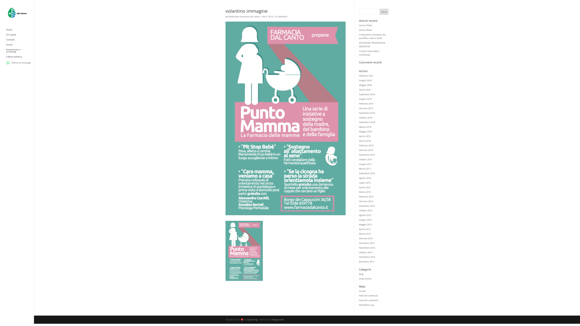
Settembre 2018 (367, 122)
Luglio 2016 (365, 182)
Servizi (9, 45)
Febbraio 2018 (366, 145)
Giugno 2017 (365, 164)
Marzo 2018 (365, 140)
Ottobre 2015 (365, 210)
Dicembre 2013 (366, 261)
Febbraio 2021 (366, 75)
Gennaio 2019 (366, 108)
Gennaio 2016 (366, 201)
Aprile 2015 (365, 229)
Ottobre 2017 (365, 159)
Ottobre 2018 (365, 117)
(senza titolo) (365, 25)
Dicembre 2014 (366, 243)
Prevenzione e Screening (13, 51)
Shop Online (365, 278)
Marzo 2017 (365, 168)
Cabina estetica (14, 57)
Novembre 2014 (367, 247)
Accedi (362, 291)
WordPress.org (366, 305)
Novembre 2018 (367, 113)
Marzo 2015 (365, 233)
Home (9, 30)
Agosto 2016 (365, 178)
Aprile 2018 (365, 136)
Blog (361, 274)
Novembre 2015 (367, 206)
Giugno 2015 (365, 219)
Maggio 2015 (365, 224)
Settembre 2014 (367, 257)
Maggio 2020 (365, 85)
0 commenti (281, 16)
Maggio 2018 (365, 131)
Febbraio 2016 (366, 196)
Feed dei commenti (368, 300)
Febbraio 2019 (366, 103)
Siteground (277, 319)
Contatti (10, 40)
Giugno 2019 (365, 98)
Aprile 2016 (365, 187)
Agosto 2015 (365, 215)
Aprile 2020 (365, 89)
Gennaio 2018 (366, 150)
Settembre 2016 (367, 173)
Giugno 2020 (365, 80)
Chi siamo (11, 35)
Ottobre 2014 (365, 252)
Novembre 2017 (367, 154)
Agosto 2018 (365, 126)
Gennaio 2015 (366, 238)
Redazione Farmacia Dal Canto (244, 16)
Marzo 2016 (365, 191)
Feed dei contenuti (368, 295)
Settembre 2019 (367, 94)
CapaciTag (252, 319)
